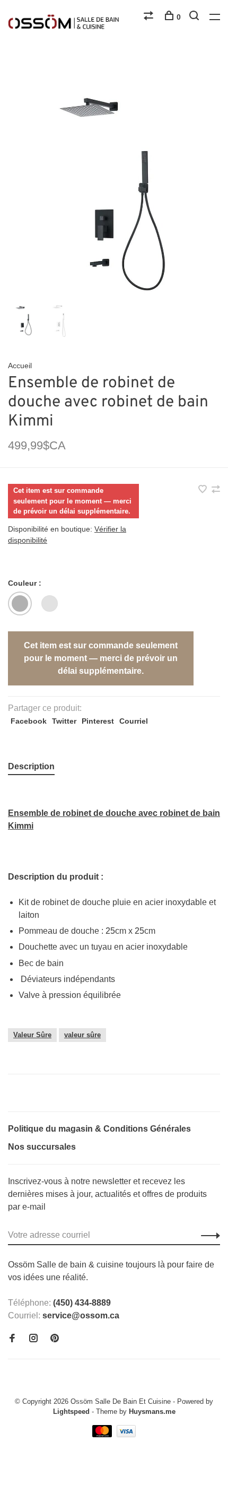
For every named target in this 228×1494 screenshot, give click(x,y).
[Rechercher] (195, 17)
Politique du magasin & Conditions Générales (99, 1128)
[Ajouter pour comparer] (216, 489)
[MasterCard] (103, 1434)
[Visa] (126, 1434)
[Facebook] (12, 1338)
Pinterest (98, 721)
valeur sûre (82, 1035)
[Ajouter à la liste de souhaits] (203, 489)
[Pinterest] (54, 1338)
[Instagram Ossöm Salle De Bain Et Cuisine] (33, 1338)
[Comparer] (150, 17)
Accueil (20, 365)
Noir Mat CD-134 (20, 603)
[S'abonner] (207, 1235)
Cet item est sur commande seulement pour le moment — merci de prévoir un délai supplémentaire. (101, 658)
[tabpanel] (114, 196)
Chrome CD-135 (49, 603)
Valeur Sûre (32, 1035)
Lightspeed (71, 1411)
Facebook (29, 721)
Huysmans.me (152, 1411)
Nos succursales (42, 1146)
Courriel (133, 721)
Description (31, 766)
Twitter (64, 721)
